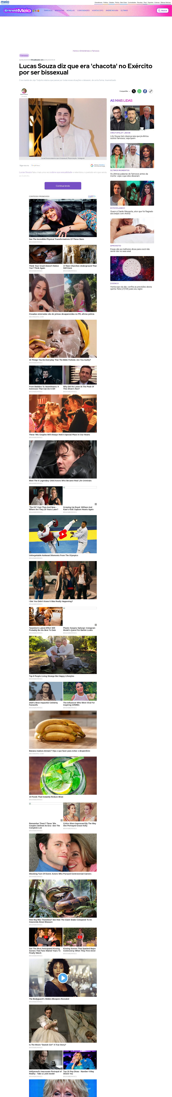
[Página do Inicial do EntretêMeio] (17, 10)
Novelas (71, 10)
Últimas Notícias (166, 2)
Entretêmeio (98, 2)
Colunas (157, 2)
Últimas (124, 10)
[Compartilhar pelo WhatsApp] (139, 91)
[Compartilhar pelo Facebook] (145, 91)
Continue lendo (63, 186)
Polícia (117, 2)
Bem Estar (123, 2)
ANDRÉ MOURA (112, 10)
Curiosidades (132, 2)
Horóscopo (97, 10)
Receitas (140, 2)
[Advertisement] (86, 31)
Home (75, 51)
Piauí (145, 2)
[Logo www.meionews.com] (5, 2)
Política (105, 2)
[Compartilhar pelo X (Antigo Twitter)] (134, 91)
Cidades (111, 2)
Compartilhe (125, 91)
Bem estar (59, 10)
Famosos (48, 10)
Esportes (150, 2)
